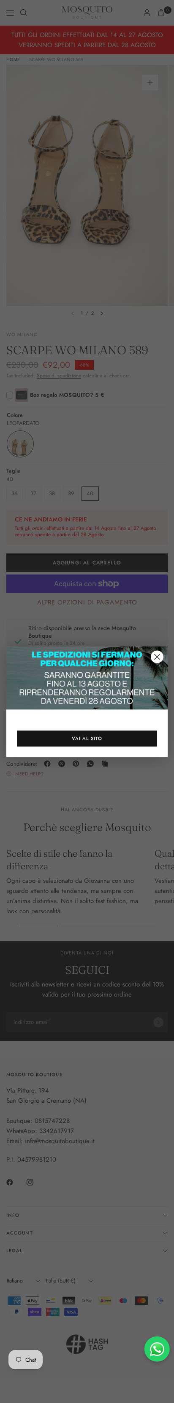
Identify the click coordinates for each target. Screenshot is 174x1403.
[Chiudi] (157, 656)
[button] (87, 738)
